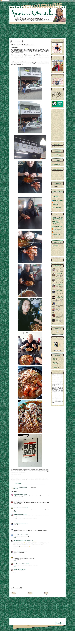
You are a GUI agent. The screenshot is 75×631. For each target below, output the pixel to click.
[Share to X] (33, 487)
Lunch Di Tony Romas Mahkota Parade (59, 308)
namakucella (16, 534)
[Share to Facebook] (34, 487)
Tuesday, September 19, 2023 (28, 540)
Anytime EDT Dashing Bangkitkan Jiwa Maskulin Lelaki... (59, 303)
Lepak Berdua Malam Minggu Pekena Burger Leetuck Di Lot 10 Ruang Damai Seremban (59, 297)
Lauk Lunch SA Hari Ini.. (59, 273)
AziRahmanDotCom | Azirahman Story (58, 236)
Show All (62, 210)
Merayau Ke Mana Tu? (59, 290)
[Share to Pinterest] (35, 487)
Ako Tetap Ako (55, 231)
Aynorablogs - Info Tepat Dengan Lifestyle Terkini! (58, 218)
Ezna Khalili (16, 507)
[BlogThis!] (32, 487)
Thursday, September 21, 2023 (21, 569)
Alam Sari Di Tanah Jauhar (57, 226)
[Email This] (31, 487)
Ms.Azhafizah (43, 629)
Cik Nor (15, 551)
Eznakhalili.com (55, 196)
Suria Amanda (31, 629)
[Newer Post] (13, 594)
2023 (54, 362)
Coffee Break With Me (56, 234)
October (55, 366)
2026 (54, 358)
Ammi (15, 569)
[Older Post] (46, 594)
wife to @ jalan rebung (57, 207)
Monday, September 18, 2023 (22, 494)
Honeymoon (16, 488)
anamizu (15, 514)
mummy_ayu (16, 523)
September (56, 367)
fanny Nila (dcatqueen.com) (18, 540)
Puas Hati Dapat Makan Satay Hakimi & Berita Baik (59, 285)
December (55, 363)
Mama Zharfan (16, 563)
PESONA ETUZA (55, 221)
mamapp (15, 494)
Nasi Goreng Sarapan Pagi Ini (59, 279)
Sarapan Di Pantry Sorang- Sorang (59, 268)
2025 (54, 359)
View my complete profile (56, 164)
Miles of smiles (55, 204)
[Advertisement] (37, 31)
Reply (15, 504)
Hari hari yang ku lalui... (57, 229)
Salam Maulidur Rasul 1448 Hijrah (59, 319)
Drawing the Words (56, 202)
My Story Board (55, 245)
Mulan (54, 232)
